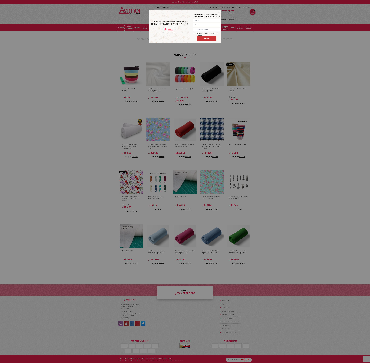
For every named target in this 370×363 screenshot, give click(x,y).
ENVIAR (206, 38)
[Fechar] (219, 11)
